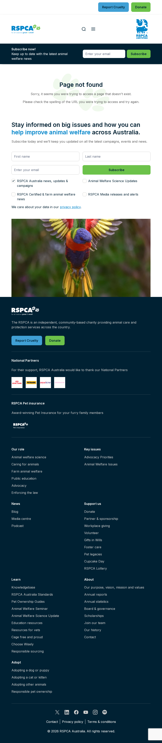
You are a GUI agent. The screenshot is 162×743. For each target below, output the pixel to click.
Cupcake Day (94, 561)
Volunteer (91, 533)
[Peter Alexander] (59, 382)
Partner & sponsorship (101, 519)
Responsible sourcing (27, 651)
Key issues (92, 449)
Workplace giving (97, 526)
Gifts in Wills (93, 540)
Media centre (21, 519)
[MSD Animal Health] (45, 382)
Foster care (92, 547)
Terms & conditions (101, 722)
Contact (90, 637)
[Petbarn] (31, 382)
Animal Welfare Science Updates (112, 181)
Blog (14, 512)
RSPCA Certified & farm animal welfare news (46, 196)
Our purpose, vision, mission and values (114, 587)
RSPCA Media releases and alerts (113, 194)
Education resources (26, 623)
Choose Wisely (22, 644)
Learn (16, 579)
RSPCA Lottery (95, 568)
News (15, 504)
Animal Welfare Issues (101, 464)
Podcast (17, 526)
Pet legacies (93, 554)
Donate (89, 512)
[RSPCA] (25, 29)
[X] (57, 712)
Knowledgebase (23, 587)
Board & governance (99, 609)
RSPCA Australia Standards (32, 594)
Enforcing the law (24, 493)
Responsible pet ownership (31, 691)
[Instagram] (95, 712)
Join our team (94, 623)
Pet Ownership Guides (28, 602)
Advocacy (18, 486)
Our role (17, 449)
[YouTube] (85, 712)
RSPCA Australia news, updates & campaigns (42, 183)
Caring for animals (25, 464)
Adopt (16, 662)
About (89, 579)
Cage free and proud (27, 637)
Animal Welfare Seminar (29, 609)
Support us (92, 504)
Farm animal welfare (26, 471)
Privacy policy (72, 722)
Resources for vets (25, 630)
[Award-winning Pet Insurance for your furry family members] (20, 425)
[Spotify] (104, 712)
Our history (92, 630)
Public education (23, 478)
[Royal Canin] (17, 382)
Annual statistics (96, 602)
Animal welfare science (28, 457)
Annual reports (95, 594)
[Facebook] (76, 712)
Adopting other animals (28, 684)
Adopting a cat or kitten (29, 677)
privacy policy (70, 207)
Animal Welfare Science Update (35, 616)
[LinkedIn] (66, 712)
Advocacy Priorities (98, 457)
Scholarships (94, 616)
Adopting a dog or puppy (30, 670)
